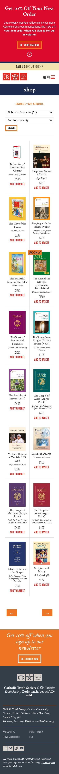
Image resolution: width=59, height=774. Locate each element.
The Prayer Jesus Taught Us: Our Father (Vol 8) (42, 340)
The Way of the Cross (17, 225)
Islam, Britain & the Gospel (17, 570)
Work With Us (9, 731)
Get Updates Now (29, 659)
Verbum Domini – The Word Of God (17, 457)
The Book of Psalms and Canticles (17, 340)
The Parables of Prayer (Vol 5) (17, 397)
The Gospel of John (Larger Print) (41, 513)
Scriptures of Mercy (41, 569)
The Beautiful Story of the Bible (17, 280)
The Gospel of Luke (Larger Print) (41, 399)
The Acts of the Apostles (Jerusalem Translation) (41, 283)
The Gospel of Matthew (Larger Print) (17, 513)
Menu (47, 77)
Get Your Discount (29, 45)
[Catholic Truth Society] (15, 76)
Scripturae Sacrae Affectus (42, 172)
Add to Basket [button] (17, 184)
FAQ (31, 737)
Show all (11, 128)
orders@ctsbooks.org (39, 721)
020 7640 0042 (29, 67)
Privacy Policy (36, 731)
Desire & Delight (41, 453)
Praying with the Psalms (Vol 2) (41, 225)
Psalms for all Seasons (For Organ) (17, 167)
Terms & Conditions (11, 737)
